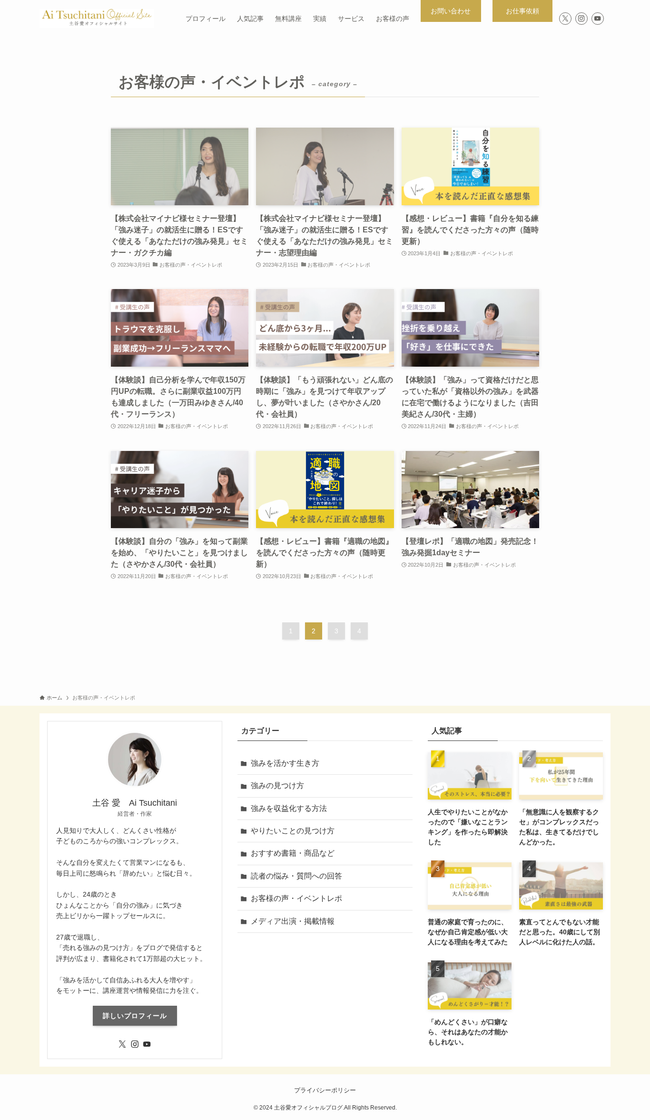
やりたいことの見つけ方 (293, 831)
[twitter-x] (565, 18)
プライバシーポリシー (325, 1090)
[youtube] (597, 18)
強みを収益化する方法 (289, 808)
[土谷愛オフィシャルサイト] (96, 18)
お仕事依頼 (526, 11)
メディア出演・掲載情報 (293, 921)
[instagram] (581, 18)
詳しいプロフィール (135, 1016)
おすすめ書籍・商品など (293, 853)
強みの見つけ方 (277, 785)
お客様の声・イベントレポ (296, 898)
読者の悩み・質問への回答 (296, 876)
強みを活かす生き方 (285, 763)
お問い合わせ (451, 11)
